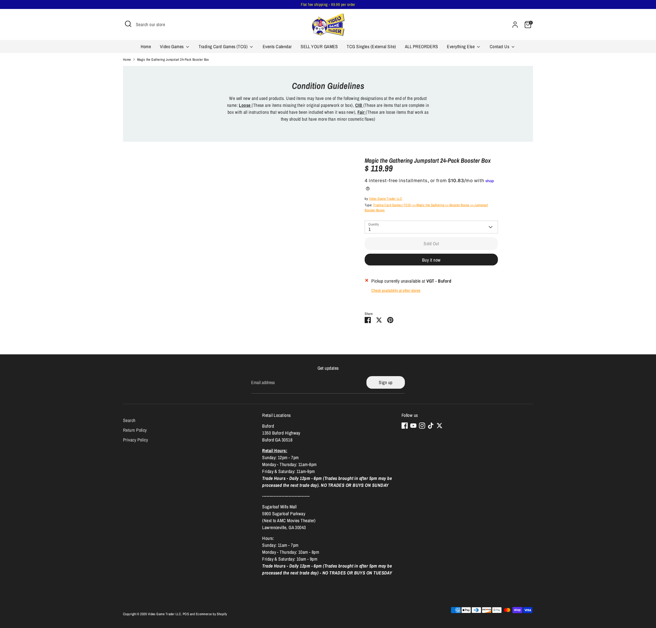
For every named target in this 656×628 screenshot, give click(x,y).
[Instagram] (422, 426)
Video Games (172, 46)
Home (146, 46)
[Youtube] (413, 426)
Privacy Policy (135, 440)
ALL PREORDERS (421, 46)
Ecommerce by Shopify (211, 614)
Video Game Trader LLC (385, 198)
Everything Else (461, 46)
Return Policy (135, 430)
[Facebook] (405, 426)
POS (186, 614)
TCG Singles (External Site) (371, 46)
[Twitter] (439, 426)
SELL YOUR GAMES (319, 46)
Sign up (385, 382)
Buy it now (431, 260)
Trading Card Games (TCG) (224, 46)
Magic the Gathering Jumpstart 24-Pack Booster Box (173, 59)
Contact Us (500, 46)
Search (129, 420)
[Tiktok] (431, 426)
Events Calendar (277, 46)
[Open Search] (128, 24)
